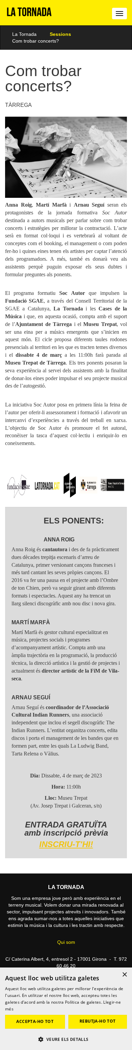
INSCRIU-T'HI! (66, 844)
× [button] (124, 974)
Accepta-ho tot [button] (34, 1021)
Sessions (60, 34)
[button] (66, 1039)
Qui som (66, 942)
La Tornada (24, 34)
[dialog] (66, 1008)
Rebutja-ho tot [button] (98, 1021)
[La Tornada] (29, 14)
